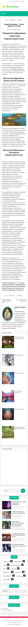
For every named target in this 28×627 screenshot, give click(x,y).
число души (19, 576)
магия (4, 568)
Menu (4, 13)
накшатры (19, 295)
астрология (11, 295)
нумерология (6, 572)
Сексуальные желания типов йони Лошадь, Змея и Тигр (19, 546)
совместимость (7, 576)
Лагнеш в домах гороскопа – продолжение (18, 392)
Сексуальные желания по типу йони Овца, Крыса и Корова (18, 535)
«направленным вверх (16, 69)
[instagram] (21, 1)
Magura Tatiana (20, 307)
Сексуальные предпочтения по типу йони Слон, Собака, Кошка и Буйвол (18, 524)
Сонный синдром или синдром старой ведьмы (18, 512)
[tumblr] (19, 1)
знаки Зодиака (18, 561)
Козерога (5, 46)
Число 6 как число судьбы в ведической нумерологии (19, 503)
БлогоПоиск (5, 608)
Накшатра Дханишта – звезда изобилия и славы (7, 301)
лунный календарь (15, 565)
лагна (4, 565)
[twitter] (12, 1)
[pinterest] (23, 1)
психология (18, 572)
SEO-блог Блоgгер (7, 610)
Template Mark (18, 624)
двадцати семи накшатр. (11, 47)
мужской (8, 58)
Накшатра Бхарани (18, 409)
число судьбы (6, 579)
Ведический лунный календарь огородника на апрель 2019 (20, 428)
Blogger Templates (17, 622)
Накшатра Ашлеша (18, 373)
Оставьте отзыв (16, 29)
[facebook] (10, 1)
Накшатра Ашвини (18, 355)
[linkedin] (17, 1)
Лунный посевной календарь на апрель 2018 (19, 337)
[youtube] (14, 1)
